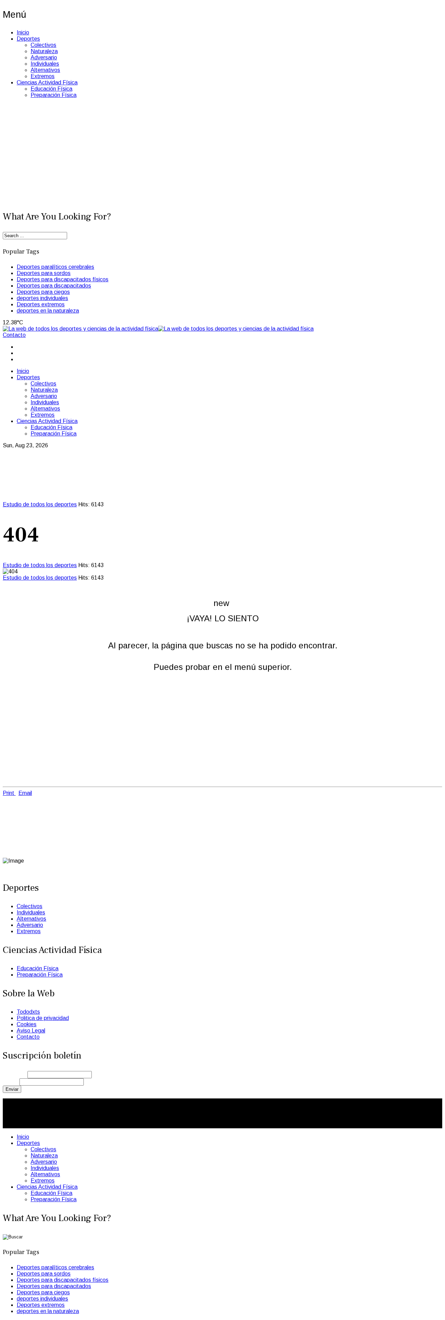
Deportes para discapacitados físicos (62, 279)
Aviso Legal (31, 1030)
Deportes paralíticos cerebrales (55, 267)
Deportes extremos (41, 304)
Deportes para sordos (44, 273)
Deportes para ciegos (43, 292)
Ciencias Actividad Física (47, 82)
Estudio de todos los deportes (40, 504)
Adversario (44, 57)
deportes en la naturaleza (48, 311)
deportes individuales (42, 298)
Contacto (14, 335)
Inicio (23, 32)
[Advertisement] (222, 152)
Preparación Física (53, 95)
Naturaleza (44, 51)
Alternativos (45, 70)
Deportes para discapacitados (54, 286)
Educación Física (51, 89)
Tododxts (28, 1012)
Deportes (28, 39)
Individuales (45, 64)
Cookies (27, 1024)
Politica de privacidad (43, 1018)
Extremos (43, 76)
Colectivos (43, 45)
